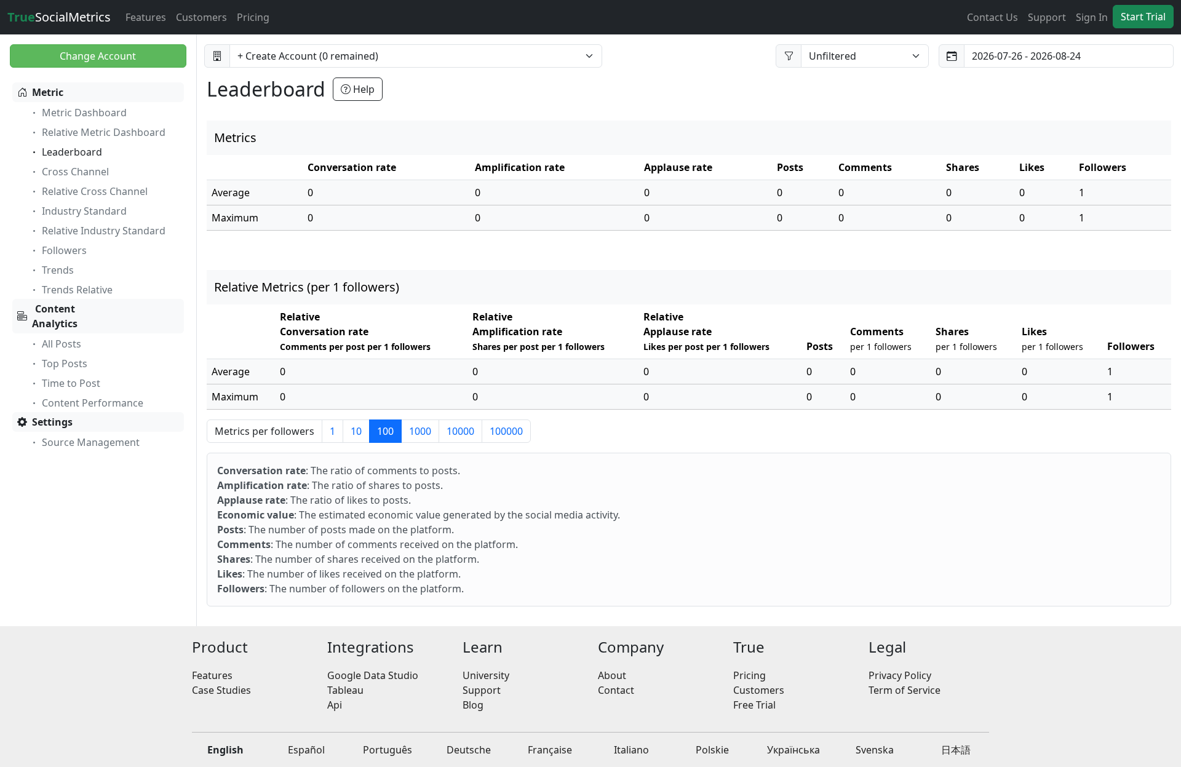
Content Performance (92, 403)
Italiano (631, 750)
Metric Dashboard (84, 112)
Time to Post (71, 383)
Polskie (712, 750)
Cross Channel (75, 171)
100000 (506, 431)
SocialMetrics (59, 17)
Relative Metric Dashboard (103, 132)
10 (356, 431)
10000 (460, 431)
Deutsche (469, 750)
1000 (420, 431)
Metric (47, 92)
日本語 (956, 750)
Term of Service (904, 690)
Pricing (253, 17)
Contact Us (992, 17)
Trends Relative (77, 289)
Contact (616, 690)
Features (145, 17)
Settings (52, 422)
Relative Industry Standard (103, 230)
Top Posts (64, 363)
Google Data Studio (372, 675)
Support (1047, 17)
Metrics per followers (264, 431)
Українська (793, 750)
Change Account (98, 56)
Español (306, 750)
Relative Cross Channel (95, 191)
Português (387, 750)
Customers (201, 17)
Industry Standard (84, 211)
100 (385, 431)
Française (550, 750)
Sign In (1092, 17)
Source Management (91, 442)
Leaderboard (72, 152)
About (612, 675)
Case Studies (221, 690)
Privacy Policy (900, 675)
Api (334, 705)
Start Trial (1143, 16)
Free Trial (754, 705)
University (486, 675)
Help (363, 89)
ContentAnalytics (55, 316)
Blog (473, 705)
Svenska (875, 750)
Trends (58, 270)
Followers (64, 250)
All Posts (61, 344)
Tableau (345, 690)
